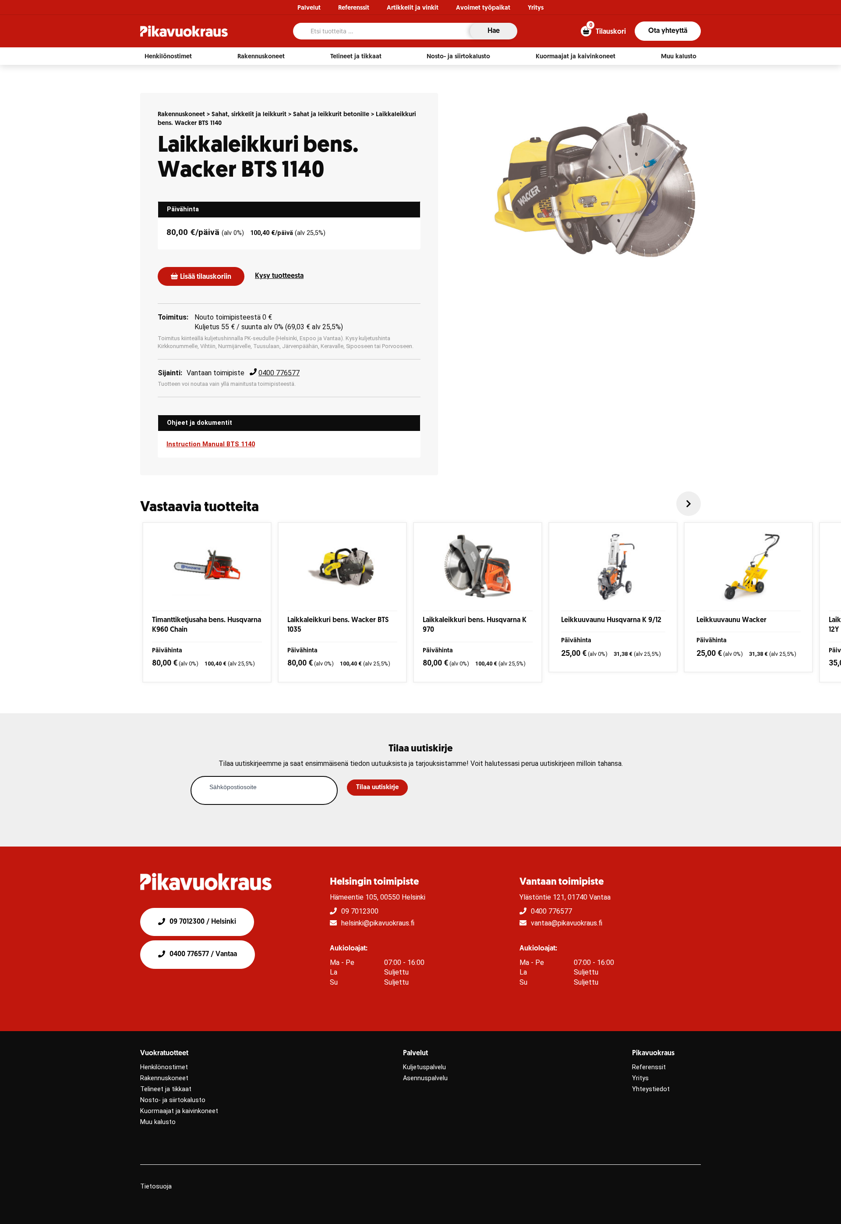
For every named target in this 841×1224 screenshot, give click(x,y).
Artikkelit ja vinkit (412, 8)
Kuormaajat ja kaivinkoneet (179, 1111)
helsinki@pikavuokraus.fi (377, 923)
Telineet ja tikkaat (165, 1089)
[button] (168, 56)
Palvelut (309, 8)
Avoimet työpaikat (483, 8)
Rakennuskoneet (181, 114)
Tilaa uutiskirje (377, 787)
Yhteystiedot (651, 1089)
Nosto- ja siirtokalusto (172, 1100)
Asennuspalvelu (425, 1078)
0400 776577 (279, 373)
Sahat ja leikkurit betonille (331, 114)
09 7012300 (359, 911)
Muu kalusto (158, 1122)
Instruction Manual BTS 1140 (210, 444)
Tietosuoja (156, 1186)
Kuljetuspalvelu (424, 1067)
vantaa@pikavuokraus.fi (566, 923)
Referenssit (353, 8)
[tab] (289, 209)
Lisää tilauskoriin (205, 277)
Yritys (536, 8)
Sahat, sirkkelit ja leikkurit (249, 114)
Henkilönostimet (164, 1067)
